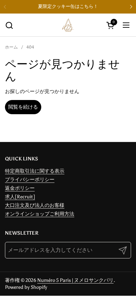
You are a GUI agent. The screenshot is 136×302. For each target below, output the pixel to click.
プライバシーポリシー (29, 180)
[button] (9, 25)
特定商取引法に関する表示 (34, 171)
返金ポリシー (20, 188)
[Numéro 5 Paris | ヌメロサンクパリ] (68, 25)
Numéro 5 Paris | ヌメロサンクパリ (75, 280)
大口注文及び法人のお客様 (34, 205)
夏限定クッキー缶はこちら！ (68, 6)
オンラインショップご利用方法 (39, 214)
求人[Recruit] (20, 197)
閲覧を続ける (23, 107)
